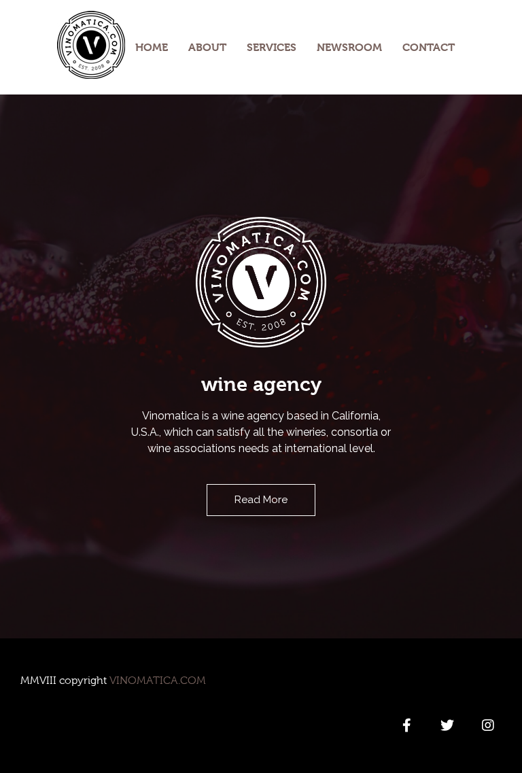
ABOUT (207, 47)
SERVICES (271, 47)
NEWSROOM (349, 47)
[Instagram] (488, 725)
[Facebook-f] (406, 725)
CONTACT (428, 47)
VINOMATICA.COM (157, 680)
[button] (261, 500)
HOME (151, 47)
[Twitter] (447, 725)
